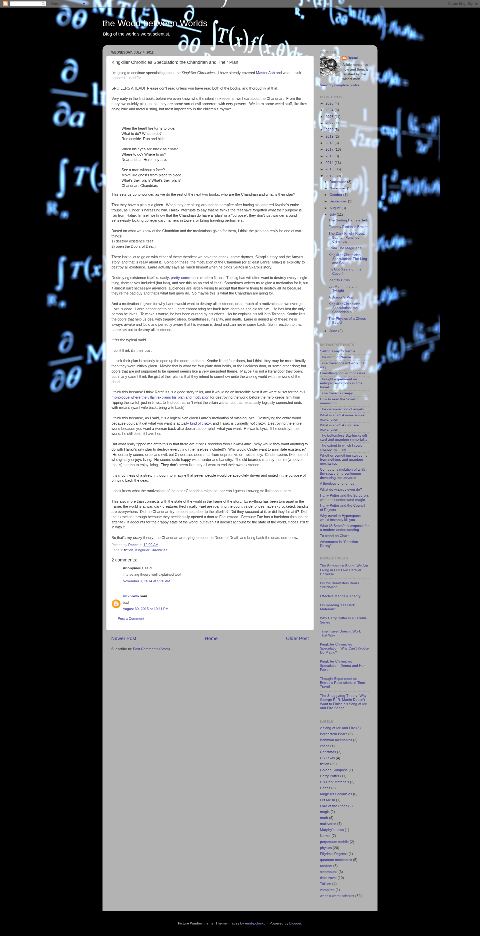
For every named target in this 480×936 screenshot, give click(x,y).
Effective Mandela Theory (340, 596)
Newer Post (123, 638)
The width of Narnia (335, 357)
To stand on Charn (335, 536)
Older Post (297, 638)
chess (324, 746)
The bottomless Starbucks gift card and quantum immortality (343, 437)
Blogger (295, 923)
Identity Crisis (339, 280)
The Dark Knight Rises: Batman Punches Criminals (346, 237)
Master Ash (265, 73)
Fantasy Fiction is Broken (348, 227)
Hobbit (325, 788)
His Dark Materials (334, 782)
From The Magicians (344, 248)
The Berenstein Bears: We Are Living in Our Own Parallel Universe (344, 570)
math (324, 818)
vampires (327, 890)
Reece (353, 58)
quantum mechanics (336, 860)
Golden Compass (334, 770)
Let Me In (327, 800)
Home (211, 638)
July (333, 214)
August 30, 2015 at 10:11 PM (145, 609)
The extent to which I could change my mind (341, 447)
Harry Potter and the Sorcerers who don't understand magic (344, 497)
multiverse (328, 824)
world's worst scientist (337, 896)
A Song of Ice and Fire (337, 728)
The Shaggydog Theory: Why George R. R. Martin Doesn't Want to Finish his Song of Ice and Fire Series (343, 702)
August (336, 208)
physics (326, 848)
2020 (330, 130)
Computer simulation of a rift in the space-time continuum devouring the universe (344, 473)
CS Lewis (327, 758)
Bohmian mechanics (336, 740)
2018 (330, 143)
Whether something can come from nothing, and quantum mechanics (344, 459)
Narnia (325, 836)
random (326, 866)
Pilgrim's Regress (334, 854)
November (338, 188)
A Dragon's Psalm (342, 297)
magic (325, 812)
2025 (330, 103)
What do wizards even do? (341, 489)
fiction (128, 550)
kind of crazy (200, 423)
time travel (328, 878)
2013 (330, 169)
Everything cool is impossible (343, 373)
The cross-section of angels (342, 409)
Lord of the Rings (333, 806)
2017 (330, 149)
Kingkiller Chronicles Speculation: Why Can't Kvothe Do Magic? (344, 648)
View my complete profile (340, 85)
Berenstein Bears (333, 734)
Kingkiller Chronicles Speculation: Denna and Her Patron (342, 665)
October (336, 195)
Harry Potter (329, 776)
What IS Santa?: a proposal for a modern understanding (344, 528)
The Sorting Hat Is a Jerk (348, 220)
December (338, 182)
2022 (330, 123)
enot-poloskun (256, 923)
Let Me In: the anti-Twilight (343, 288)
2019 (330, 136)
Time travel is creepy (336, 393)
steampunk (329, 872)
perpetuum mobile (334, 842)
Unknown (131, 596)
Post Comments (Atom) (151, 649)
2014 (330, 163)
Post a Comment (131, 618)
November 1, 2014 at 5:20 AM (146, 581)
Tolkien (325, 884)
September (339, 201)
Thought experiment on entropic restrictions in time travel (341, 383)
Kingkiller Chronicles (151, 550)
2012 (330, 176)
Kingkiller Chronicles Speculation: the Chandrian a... (344, 308)
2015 (330, 156)
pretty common (183, 278)
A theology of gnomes (337, 483)
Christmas (328, 752)
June (334, 331)
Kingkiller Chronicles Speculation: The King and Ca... (347, 259)
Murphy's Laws (332, 830)
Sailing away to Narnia (337, 351)
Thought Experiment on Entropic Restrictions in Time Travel (342, 683)
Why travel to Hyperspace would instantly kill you (340, 518)
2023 (330, 117)
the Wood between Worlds (155, 23)
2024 (330, 110)
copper (117, 78)
